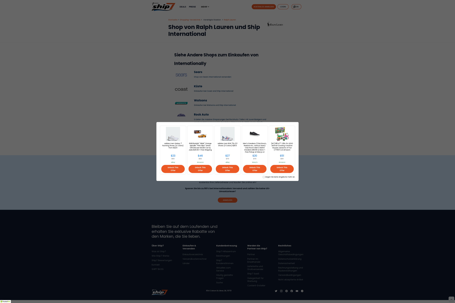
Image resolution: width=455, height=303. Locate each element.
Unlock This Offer (173, 169)
